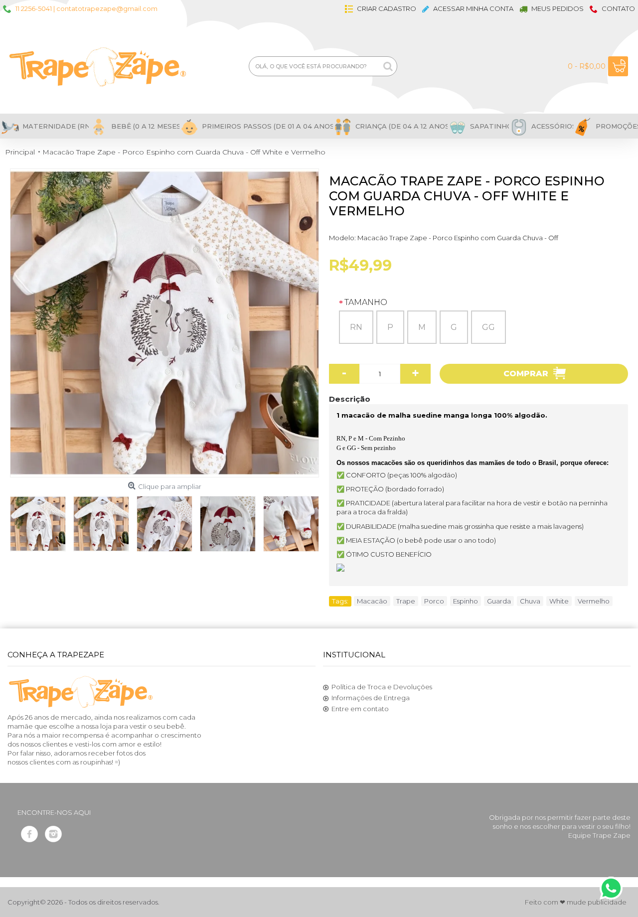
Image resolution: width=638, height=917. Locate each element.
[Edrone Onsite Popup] (319, 458)
